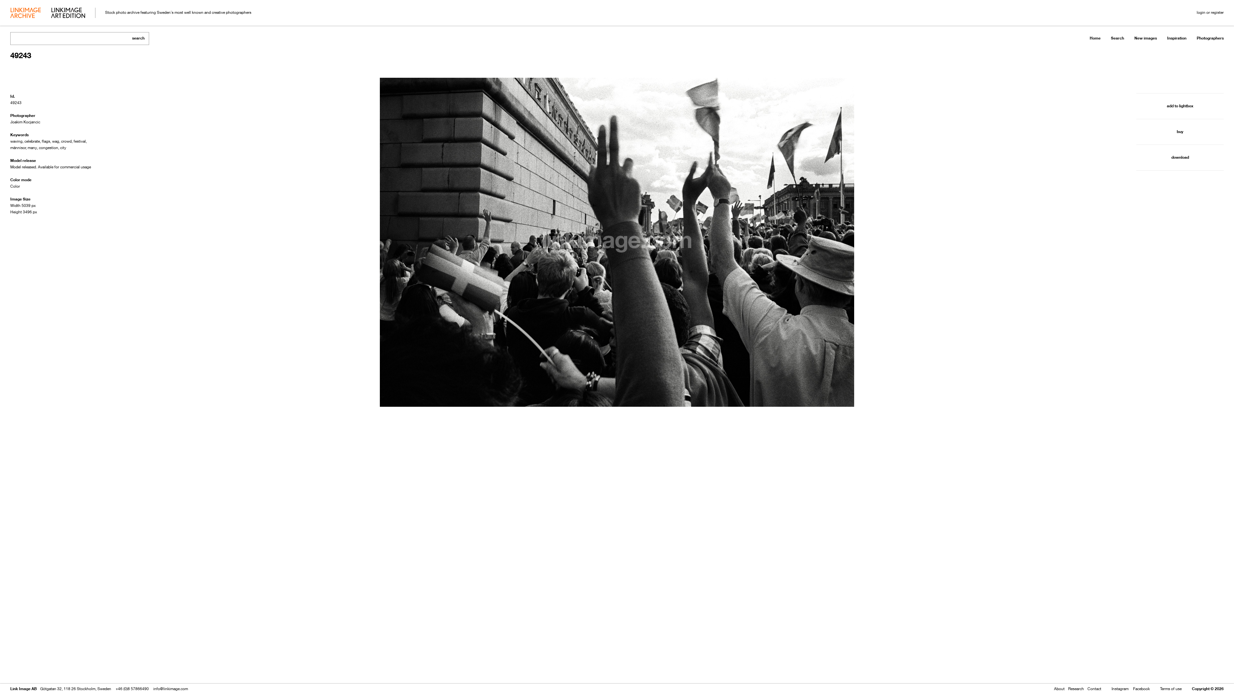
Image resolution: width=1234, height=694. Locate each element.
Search (1117, 38)
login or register (1210, 12)
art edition (68, 13)
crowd (66, 141)
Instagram (1120, 688)
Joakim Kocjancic (25, 122)
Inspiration (1176, 38)
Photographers (1210, 38)
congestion (48, 147)
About (1059, 688)
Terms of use (1171, 688)
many (32, 147)
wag (55, 141)
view (44, 670)
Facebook (1141, 688)
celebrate (32, 141)
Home (1095, 38)
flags (46, 141)
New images (1145, 38)
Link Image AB (23, 688)
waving (16, 141)
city (63, 147)
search (138, 38)
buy (1180, 131)
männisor (18, 147)
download (1180, 157)
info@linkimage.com (170, 688)
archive (25, 13)
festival (80, 141)
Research (1076, 688)
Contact (1094, 688)
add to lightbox (1180, 105)
